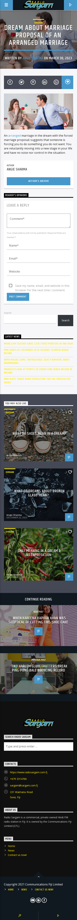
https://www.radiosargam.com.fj (28, 772)
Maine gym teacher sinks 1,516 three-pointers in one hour (38, 343)
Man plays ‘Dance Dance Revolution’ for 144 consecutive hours (37, 380)
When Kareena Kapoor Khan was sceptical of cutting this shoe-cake (38, 620)
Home (11, 846)
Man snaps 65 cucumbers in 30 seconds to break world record (36, 351)
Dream (38, 22)
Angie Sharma (33, 58)
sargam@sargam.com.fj (24, 785)
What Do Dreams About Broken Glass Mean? (39, 493)
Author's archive (38, 181)
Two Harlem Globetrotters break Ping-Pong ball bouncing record (39, 668)
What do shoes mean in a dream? (39, 434)
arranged (14, 136)
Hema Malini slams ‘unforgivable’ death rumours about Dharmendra (37, 361)
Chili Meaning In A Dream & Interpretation (39, 553)
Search (7, 312)
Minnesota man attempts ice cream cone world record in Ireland (38, 371)
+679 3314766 (18, 779)
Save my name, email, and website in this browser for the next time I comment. (42, 286)
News (11, 850)
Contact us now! (17, 855)
